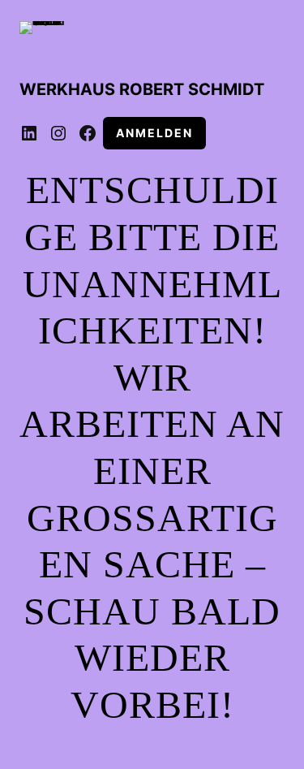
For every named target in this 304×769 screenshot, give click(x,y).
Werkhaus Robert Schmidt (141, 89)
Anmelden (154, 133)
